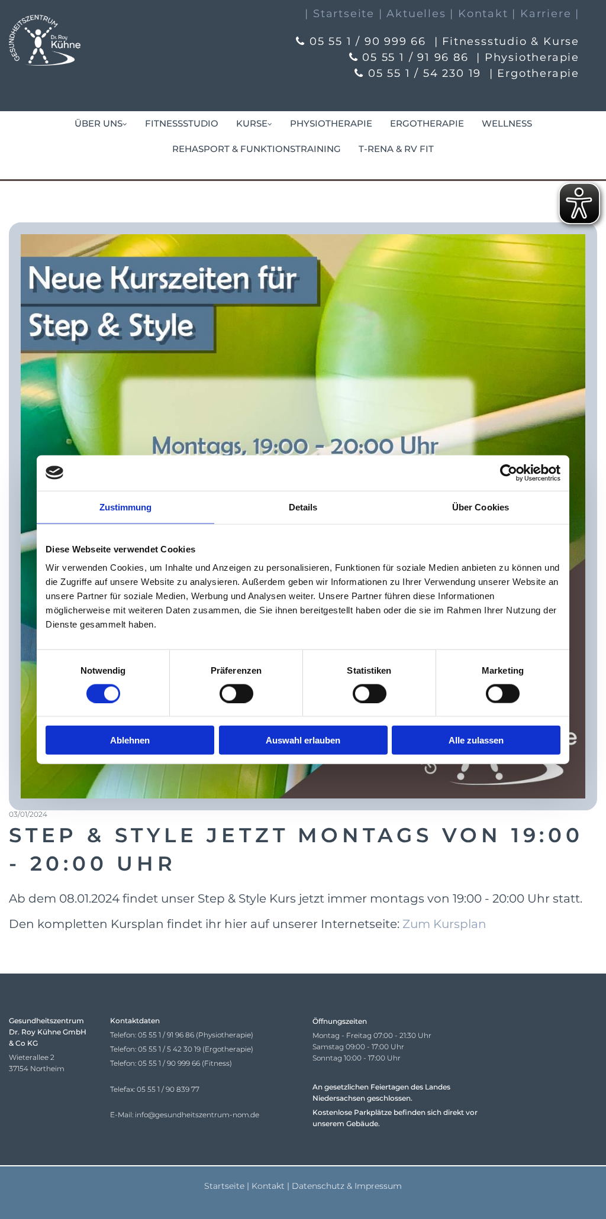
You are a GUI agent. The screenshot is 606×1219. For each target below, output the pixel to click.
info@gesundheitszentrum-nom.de (197, 1114)
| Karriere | (545, 13)
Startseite (224, 1186)
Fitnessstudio (181, 123)
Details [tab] (303, 507)
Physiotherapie (331, 123)
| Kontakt (479, 13)
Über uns (99, 123)
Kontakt (268, 1186)
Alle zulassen (476, 740)
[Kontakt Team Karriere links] (124, 124)
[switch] (236, 693)
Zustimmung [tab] (125, 507)
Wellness (507, 123)
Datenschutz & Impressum (347, 1186)
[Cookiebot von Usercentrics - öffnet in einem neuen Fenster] (508, 472)
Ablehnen (130, 740)
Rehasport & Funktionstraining (256, 148)
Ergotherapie (427, 123)
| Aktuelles (412, 13)
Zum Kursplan (444, 924)
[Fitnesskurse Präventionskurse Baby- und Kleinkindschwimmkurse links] (269, 124)
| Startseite (340, 13)
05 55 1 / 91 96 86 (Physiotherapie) (195, 1034)
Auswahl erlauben (303, 740)
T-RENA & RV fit (396, 148)
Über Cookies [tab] (480, 507)
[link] (101, 124)
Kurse (251, 123)
